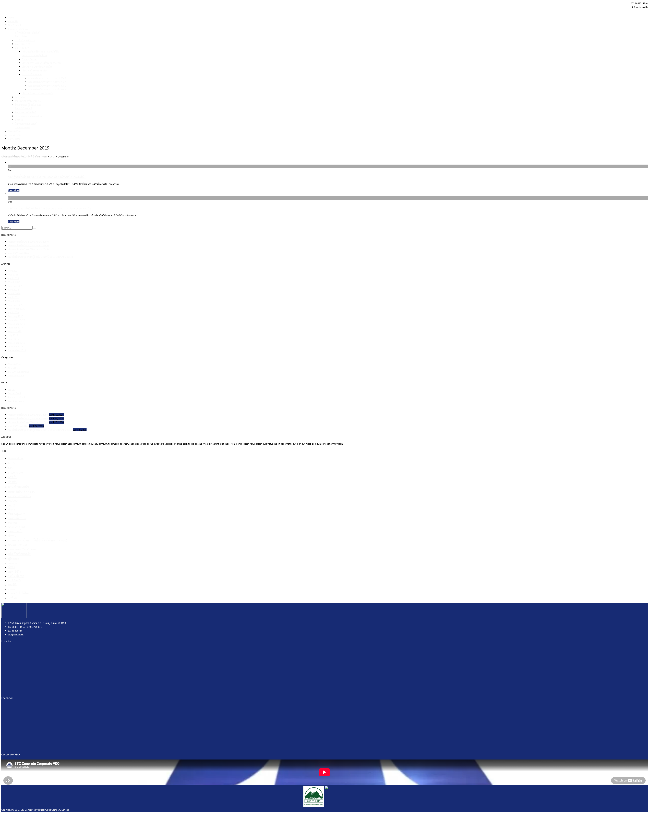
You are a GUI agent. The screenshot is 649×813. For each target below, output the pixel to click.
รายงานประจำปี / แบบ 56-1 (29, 100)
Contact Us (14, 138)
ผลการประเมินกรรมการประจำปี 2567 (47, 81)
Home (11, 17)
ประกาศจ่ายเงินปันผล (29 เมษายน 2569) (28, 245)
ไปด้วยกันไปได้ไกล (18, 593)
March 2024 (14, 293)
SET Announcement (18, 371)
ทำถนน (11, 509)
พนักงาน (12, 562)
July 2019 (13, 335)
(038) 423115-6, (16, 626)
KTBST (12, 463)
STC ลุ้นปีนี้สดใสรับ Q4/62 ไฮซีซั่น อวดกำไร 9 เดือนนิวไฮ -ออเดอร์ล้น (47, 177)
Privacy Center (29, 59)
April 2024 (13, 289)
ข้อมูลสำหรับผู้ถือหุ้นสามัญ (28, 104)
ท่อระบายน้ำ (15, 531)
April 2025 (13, 278)
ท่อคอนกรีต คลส (16, 526)
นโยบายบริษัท (22, 47)
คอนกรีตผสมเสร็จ (18, 487)
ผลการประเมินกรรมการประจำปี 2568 (47, 78)
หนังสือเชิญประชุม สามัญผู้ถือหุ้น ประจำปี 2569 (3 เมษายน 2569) (40, 256)
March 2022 (14, 300)
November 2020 (16, 308)
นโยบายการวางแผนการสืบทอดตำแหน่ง (41, 62)
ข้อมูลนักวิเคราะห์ (23, 108)
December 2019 (16, 319)
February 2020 (15, 316)
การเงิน (12, 477)
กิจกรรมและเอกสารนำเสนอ (28, 115)
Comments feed (16, 396)
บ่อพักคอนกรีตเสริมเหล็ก (22, 549)
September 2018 (17, 350)
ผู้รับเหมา (13, 559)
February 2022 (15, 304)
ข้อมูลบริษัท (21, 36)
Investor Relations (18, 28)
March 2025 (14, 281)
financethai (15, 458)
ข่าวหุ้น (12, 482)
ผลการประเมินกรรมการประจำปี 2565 (47, 89)
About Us (13, 21)
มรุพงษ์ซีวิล (14, 571)
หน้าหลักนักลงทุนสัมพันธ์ (27, 32)
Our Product (14, 24)
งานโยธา (13, 500)
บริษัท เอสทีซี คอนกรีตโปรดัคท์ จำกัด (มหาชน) (37, 540)
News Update (15, 367)
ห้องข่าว (19, 119)
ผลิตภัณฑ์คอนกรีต (19, 554)
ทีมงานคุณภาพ (16, 513)
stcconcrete (15, 472)
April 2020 (13, 312)
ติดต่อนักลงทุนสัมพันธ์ (26, 123)
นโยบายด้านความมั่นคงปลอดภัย (37, 93)
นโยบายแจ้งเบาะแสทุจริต (34, 70)
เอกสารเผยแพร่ (22, 127)
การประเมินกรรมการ (32, 74)
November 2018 (16, 342)
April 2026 (13, 270)
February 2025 (15, 285)
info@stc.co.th (15, 634)
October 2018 (15, 346)
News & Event (15, 131)
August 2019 (14, 331)
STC (10, 467)
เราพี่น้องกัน (14, 580)
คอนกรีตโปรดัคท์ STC (21, 491)
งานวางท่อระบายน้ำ (19, 496)
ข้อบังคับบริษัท (22, 43)
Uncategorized (16, 375)
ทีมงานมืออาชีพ (17, 518)
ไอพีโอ (12, 598)
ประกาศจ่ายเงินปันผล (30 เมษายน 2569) (28, 241)
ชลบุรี (11, 505)
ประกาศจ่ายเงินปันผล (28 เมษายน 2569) (28, 249)
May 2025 (13, 274)
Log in (11, 389)
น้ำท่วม (12, 536)
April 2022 (13, 297)
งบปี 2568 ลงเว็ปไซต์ (18, 252)
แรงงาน (11, 589)
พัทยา (11, 567)
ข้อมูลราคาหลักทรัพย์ (25, 112)
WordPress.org (16, 400)
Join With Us (14, 134)
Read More (13, 190)
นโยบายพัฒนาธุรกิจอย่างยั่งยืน (37, 66)
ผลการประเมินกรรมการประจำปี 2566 (47, 85)
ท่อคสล (12, 523)
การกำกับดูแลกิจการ (25, 40)
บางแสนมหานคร (17, 545)
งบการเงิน (20, 97)
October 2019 (15, 327)
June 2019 (13, 338)
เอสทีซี (12, 585)
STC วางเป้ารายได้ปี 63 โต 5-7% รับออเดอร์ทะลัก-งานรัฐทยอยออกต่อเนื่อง (50, 208)
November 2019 (16, 323)
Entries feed (14, 393)
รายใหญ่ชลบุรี (16, 576)
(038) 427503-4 (33, 626)
